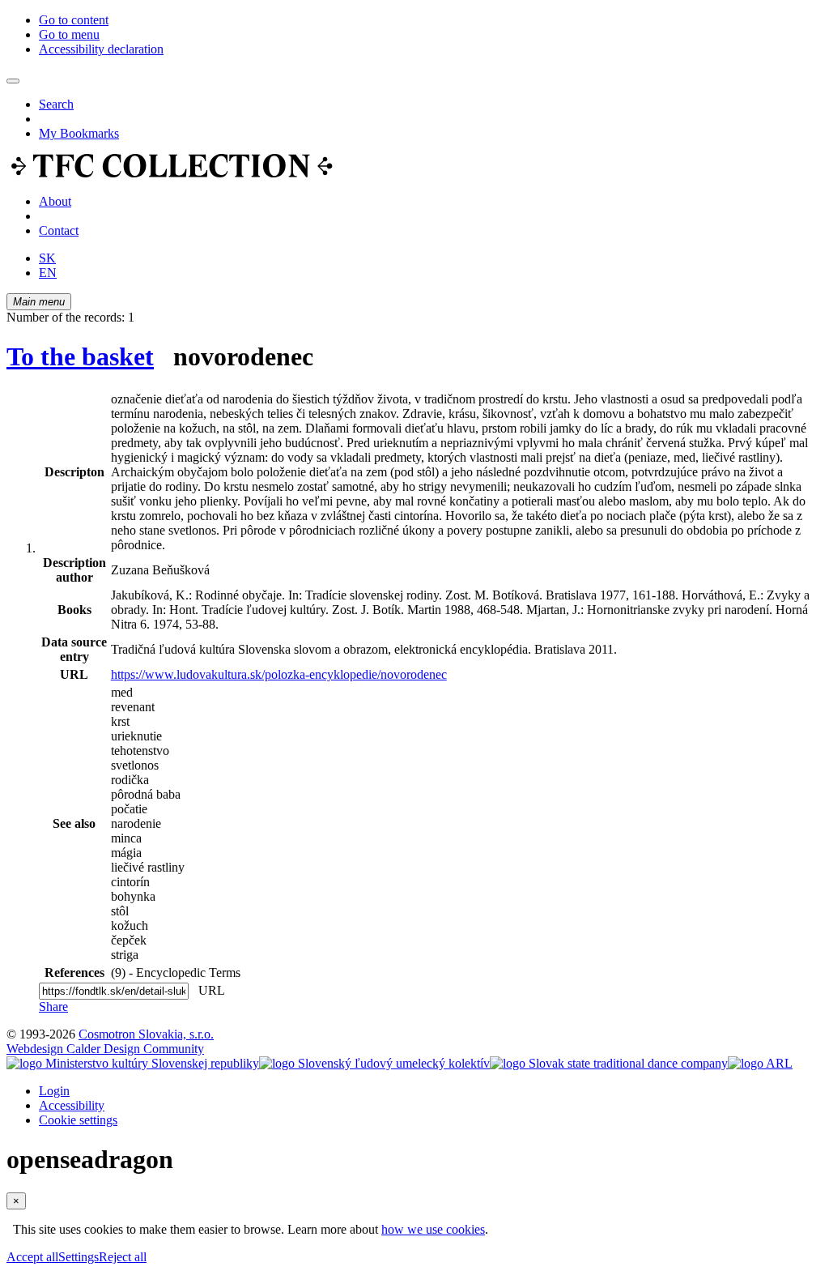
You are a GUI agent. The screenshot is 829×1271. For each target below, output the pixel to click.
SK (47, 258)
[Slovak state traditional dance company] (609, 1063)
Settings (78, 1257)
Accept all (32, 1257)
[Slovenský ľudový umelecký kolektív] (374, 1063)
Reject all (123, 1257)
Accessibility (71, 1105)
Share (53, 1006)
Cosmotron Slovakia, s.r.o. (146, 1034)
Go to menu (69, 34)
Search (56, 104)
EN (48, 272)
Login (54, 1091)
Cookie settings (78, 1120)
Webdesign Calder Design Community (105, 1049)
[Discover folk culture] (172, 174)
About (55, 201)
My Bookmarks (79, 133)
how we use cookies (433, 1229)
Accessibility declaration (101, 49)
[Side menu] (12, 81)
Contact (59, 230)
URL (208, 990)
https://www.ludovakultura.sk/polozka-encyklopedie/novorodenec (279, 674)
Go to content (73, 20)
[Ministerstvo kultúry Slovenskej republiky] (132, 1063)
